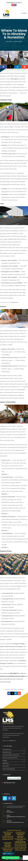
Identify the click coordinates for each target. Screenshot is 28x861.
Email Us (19, 3)
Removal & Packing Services (10, 757)
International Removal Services (11, 755)
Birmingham (15, 79)
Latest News (6, 763)
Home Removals (7, 749)
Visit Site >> (5, 474)
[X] (5, 798)
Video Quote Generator (9, 769)
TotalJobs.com (14, 302)
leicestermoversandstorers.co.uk (15, 822)
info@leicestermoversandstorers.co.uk (16, 817)
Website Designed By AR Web (16, 859)
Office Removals (7, 752)
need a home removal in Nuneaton (11, 646)
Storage (5, 760)
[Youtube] (13, 5)
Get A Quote (6, 766)
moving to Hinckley (18, 644)
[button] (3, 67)
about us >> (13, 740)
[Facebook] (15, 5)
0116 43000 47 (10, 3)
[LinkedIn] (14, 798)
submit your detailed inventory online (12, 676)
